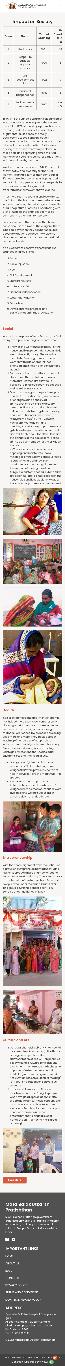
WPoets (47, 1357)
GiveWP (44, 1361)
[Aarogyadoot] (32, 826)
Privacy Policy (16, 1285)
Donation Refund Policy (23, 1299)
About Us (12, 1264)
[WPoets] (55, 1357)
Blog (9, 1271)
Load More (14, 1179)
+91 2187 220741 (19, 1333)
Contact (12, 1278)
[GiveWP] (51, 1361)
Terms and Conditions (21, 1292)
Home (9, 1256)
